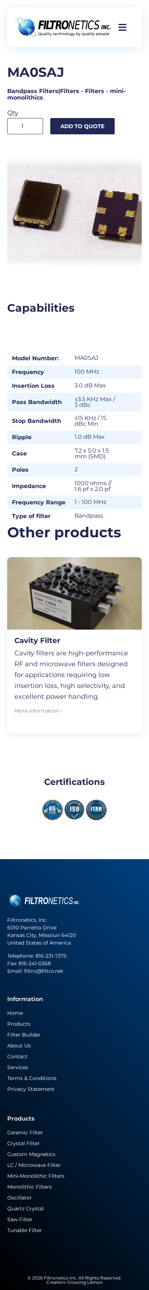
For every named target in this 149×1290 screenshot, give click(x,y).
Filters (94, 91)
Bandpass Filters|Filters (43, 91)
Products (18, 1024)
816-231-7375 (51, 956)
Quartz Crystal (25, 1208)
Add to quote (82, 126)
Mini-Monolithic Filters (35, 1176)
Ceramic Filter (25, 1132)
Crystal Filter (23, 1143)
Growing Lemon (85, 1282)
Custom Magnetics (31, 1154)
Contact (17, 1056)
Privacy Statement (31, 1089)
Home (15, 1013)
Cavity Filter (37, 640)
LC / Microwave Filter (34, 1165)
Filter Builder (24, 1034)
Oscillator (19, 1197)
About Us (19, 1045)
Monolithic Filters (29, 1187)
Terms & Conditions (31, 1078)
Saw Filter (20, 1219)
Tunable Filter (24, 1230)
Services (17, 1067)
